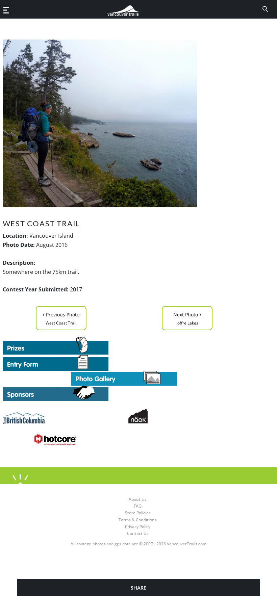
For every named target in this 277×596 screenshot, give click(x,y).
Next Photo (187, 317)
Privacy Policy (137, 526)
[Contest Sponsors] (124, 393)
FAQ (138, 506)
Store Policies (138, 513)
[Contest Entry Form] (124, 363)
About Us (138, 499)
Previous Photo (61, 317)
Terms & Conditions (138, 520)
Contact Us (138, 533)
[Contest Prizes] (124, 346)
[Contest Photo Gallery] (124, 377)
